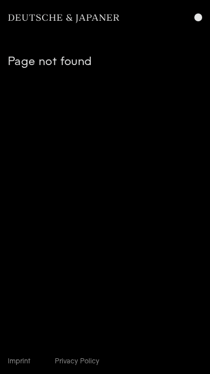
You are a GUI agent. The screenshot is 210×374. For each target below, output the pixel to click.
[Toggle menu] (198, 17)
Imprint (19, 361)
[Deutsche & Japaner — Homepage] (64, 19)
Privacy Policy (77, 361)
